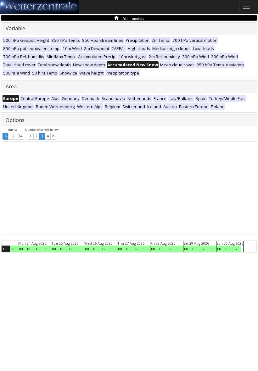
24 (20, 136)
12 (12, 136)
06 (29, 248)
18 (12, 248)
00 (21, 248)
